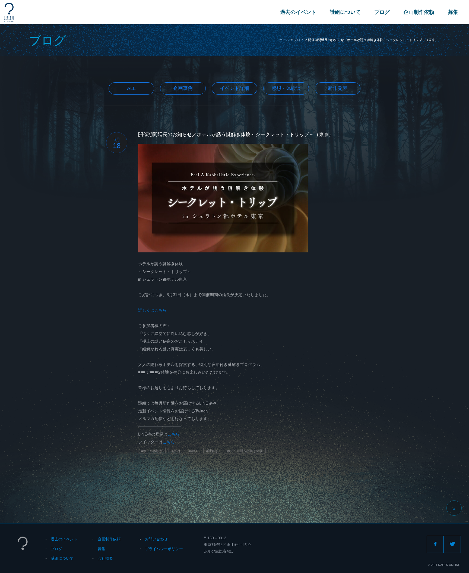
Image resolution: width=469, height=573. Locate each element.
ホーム (284, 40)
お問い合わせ (156, 539)
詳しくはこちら (152, 310)
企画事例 (183, 88)
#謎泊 (176, 451)
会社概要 (105, 558)
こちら (173, 434)
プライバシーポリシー (164, 549)
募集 (453, 12)
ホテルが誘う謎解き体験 (245, 451)
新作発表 (337, 88)
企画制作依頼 (418, 12)
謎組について (345, 12)
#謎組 (193, 451)
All (131, 88)
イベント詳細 (234, 88)
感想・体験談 (286, 88)
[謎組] (9, 12)
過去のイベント (298, 12)
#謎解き (212, 451)
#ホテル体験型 (152, 451)
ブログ (382, 12)
